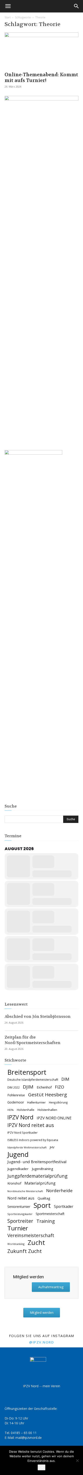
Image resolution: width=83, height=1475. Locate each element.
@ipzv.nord (41, 1342)
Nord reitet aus (20, 1198)
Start (8, 17)
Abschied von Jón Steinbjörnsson (38, 1016)
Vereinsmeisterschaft (30, 1235)
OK (41, 1467)
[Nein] (77, 1460)
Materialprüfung (40, 1183)
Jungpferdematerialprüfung (37, 1176)
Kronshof (14, 1183)
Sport (42, 1205)
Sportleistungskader (20, 1214)
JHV (52, 1147)
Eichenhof (44, 1087)
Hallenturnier (36, 1102)
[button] (7, 6)
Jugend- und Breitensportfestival (37, 1161)
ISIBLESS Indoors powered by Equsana (32, 1140)
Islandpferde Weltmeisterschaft (27, 1147)
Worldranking (15, 1244)
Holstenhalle (25, 1110)
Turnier (17, 1228)
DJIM (28, 1086)
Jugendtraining (42, 1169)
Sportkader (63, 1206)
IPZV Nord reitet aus (30, 1125)
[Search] (76, 6)
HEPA (10, 1110)
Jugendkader (18, 1168)
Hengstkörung (58, 1102)
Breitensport (26, 1072)
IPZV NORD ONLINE (54, 1118)
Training (45, 1221)
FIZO (59, 1087)
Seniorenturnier (18, 1206)
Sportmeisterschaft (50, 1214)
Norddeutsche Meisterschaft (25, 1191)
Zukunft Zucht (24, 1251)
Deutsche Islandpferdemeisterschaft (32, 1080)
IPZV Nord (20, 1117)
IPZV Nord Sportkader (22, 1133)
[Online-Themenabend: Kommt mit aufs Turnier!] (41, 50)
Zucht (36, 1242)
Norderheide (59, 1190)
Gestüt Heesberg (47, 1094)
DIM (65, 1079)
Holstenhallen (47, 1110)
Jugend (18, 1154)
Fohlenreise (16, 1095)
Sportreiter (20, 1221)
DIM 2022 (13, 1087)
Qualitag (44, 1198)
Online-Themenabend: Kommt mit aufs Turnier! (41, 78)
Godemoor (15, 1102)
